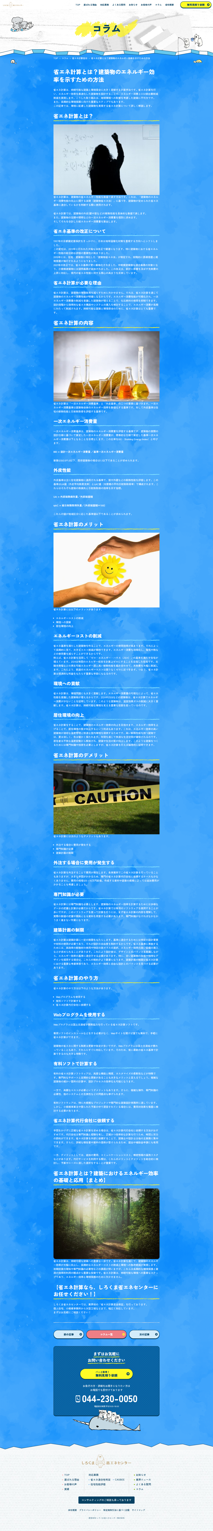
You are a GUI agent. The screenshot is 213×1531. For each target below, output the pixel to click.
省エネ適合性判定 (101, 1479)
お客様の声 (146, 4)
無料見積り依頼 (196, 5)
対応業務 (104, 4)
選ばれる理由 (90, 4)
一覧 (106, 1334)
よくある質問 (118, 4)
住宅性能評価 (98, 1484)
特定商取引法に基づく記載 (116, 1510)
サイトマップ (138, 1510)
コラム (158, 4)
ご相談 (74, 1312)
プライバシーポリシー (90, 1510)
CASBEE (120, 1479)
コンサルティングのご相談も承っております (106, 1500)
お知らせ (133, 4)
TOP (77, 4)
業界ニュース (143, 1479)
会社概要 (169, 4)
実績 (66, 1489)
